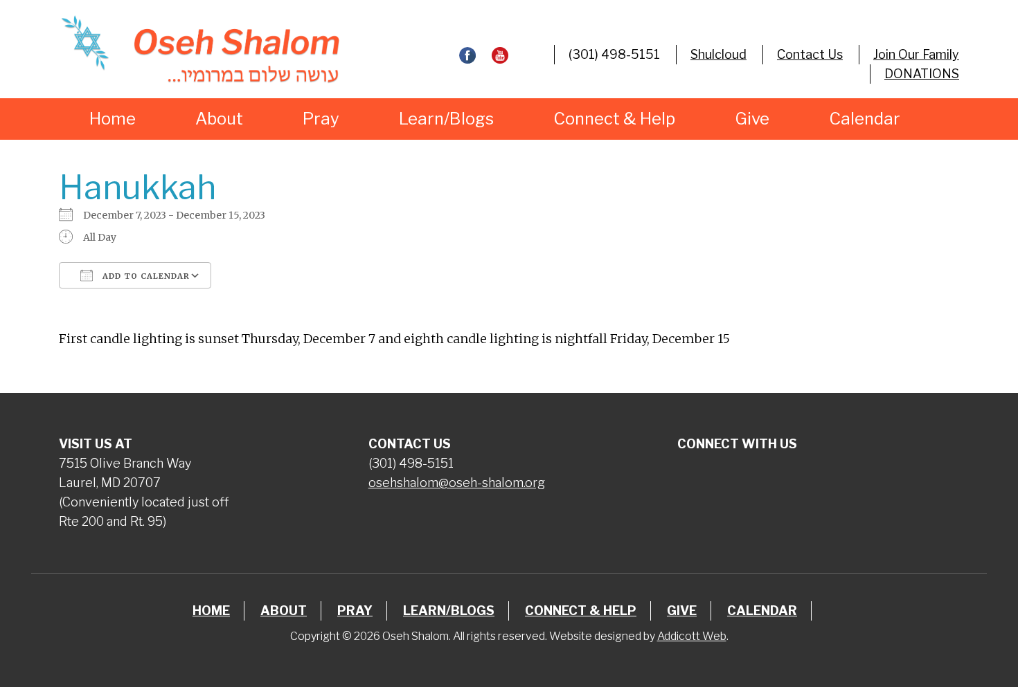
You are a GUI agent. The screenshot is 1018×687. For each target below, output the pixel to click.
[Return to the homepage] (200, 49)
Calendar (864, 119)
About (219, 119)
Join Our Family (916, 54)
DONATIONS (921, 73)
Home (112, 119)
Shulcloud (718, 54)
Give (752, 119)
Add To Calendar (145, 276)
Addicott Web (691, 636)
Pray (321, 119)
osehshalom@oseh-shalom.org (456, 482)
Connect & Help (614, 119)
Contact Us (810, 54)
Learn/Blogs (446, 119)
